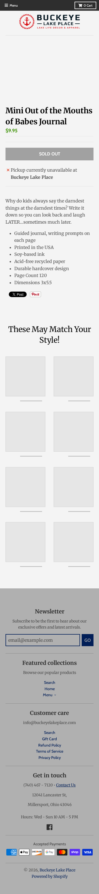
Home (50, 688)
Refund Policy (49, 745)
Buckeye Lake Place (57, 870)
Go (87, 640)
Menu (48, 694)
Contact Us (66, 785)
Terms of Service (49, 751)
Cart (88, 5)
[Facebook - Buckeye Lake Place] (49, 827)
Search (49, 682)
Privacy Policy (49, 757)
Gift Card (49, 738)
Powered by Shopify (50, 876)
